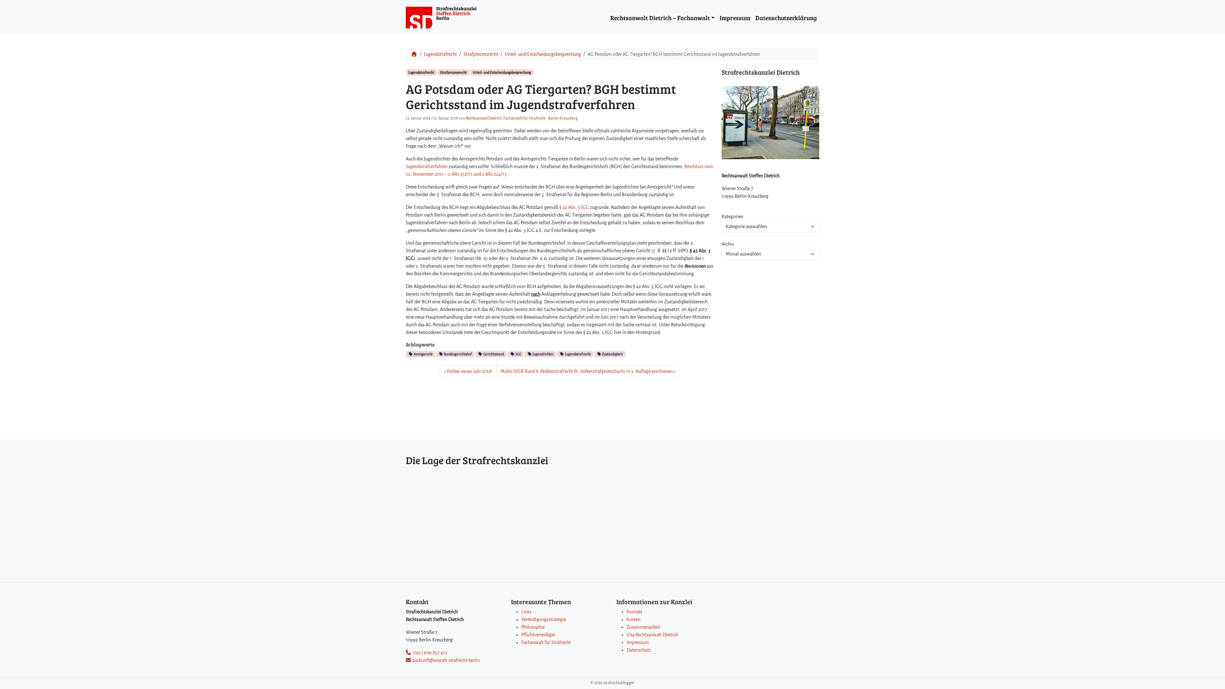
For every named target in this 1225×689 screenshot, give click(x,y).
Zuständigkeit (612, 354)
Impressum (735, 17)
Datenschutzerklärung (786, 17)
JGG (518, 354)
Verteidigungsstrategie (543, 619)
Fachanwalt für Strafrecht (546, 642)
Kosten (633, 619)
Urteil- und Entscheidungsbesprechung (543, 54)
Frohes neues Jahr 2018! (470, 371)
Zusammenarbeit (643, 627)
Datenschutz (639, 650)
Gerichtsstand (493, 354)
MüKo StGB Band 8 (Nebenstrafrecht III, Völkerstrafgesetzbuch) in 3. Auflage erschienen (587, 371)
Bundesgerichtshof (457, 354)
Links (526, 611)
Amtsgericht (423, 354)
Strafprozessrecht (481, 54)
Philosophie (533, 627)
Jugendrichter (542, 354)
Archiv (728, 244)
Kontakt (634, 611)
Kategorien (732, 216)
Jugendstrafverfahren (427, 166)
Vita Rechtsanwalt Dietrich (652, 634)
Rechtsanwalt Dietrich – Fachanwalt (660, 17)
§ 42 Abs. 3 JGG (574, 207)
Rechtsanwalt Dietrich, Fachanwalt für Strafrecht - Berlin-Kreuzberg (522, 118)
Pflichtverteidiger (538, 634)
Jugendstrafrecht (440, 54)
